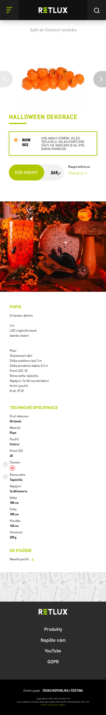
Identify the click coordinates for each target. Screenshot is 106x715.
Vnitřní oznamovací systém (53, 704)
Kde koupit (26, 172)
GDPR (53, 661)
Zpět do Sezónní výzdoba (53, 29)
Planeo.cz (76, 173)
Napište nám (53, 640)
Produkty (53, 629)
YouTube (53, 651)
